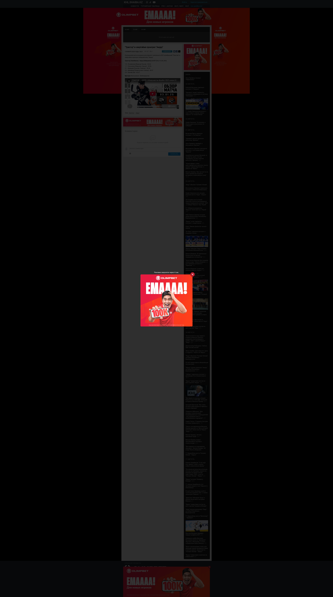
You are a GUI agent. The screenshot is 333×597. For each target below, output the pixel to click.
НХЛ (187, 6)
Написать (174, 154)
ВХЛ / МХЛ (179, 6)
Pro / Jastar (167, 6)
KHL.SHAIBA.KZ (133, 2)
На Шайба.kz (196, 6)
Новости (135, 6)
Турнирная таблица (150, 6)
